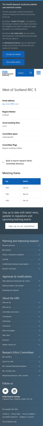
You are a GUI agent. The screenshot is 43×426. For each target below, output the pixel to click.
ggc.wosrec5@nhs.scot (10, 104)
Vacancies (5, 340)
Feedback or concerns (26, 417)
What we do (6, 302)
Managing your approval (10, 290)
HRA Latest (6, 335)
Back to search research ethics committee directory (19, 162)
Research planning (8, 245)
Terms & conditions (28, 414)
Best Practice (6, 250)
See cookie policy (13, 62)
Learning (5, 259)
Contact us (6, 414)
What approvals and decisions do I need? (16, 281)
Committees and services (10, 312)
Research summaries (9, 269)
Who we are (6, 307)
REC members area (8, 371)
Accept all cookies (13, 54)
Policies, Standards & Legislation (13, 255)
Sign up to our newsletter (21, 226)
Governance (6, 326)
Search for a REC (8, 361)
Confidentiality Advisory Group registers (15, 264)
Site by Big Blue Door (9, 422)
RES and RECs (7, 357)
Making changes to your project (13, 285)
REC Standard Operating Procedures (14, 366)
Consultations (6, 316)
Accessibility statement (10, 417)
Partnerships (6, 321)
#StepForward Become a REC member (15, 375)
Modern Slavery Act (9, 345)
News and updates (8, 330)
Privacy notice (16, 414)
